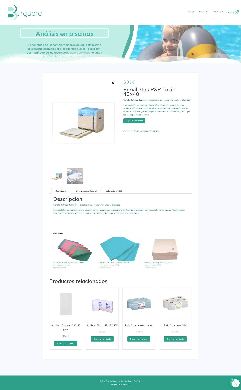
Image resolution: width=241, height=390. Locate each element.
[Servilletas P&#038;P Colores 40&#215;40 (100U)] (74, 249)
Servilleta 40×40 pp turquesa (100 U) (114, 262)
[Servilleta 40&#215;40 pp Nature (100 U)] (165, 249)
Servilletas (154, 131)
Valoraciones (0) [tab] (114, 191)
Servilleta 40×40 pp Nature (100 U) (158, 262)
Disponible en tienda (134, 121)
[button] (113, 83)
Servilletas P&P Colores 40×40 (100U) (68, 262)
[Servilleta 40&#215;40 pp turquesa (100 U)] (120, 249)
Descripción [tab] (61, 191)
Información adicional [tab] (86, 191)
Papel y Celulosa (141, 131)
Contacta (218, 12)
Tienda (202, 12)
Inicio (191, 12)
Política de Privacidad (120, 384)
